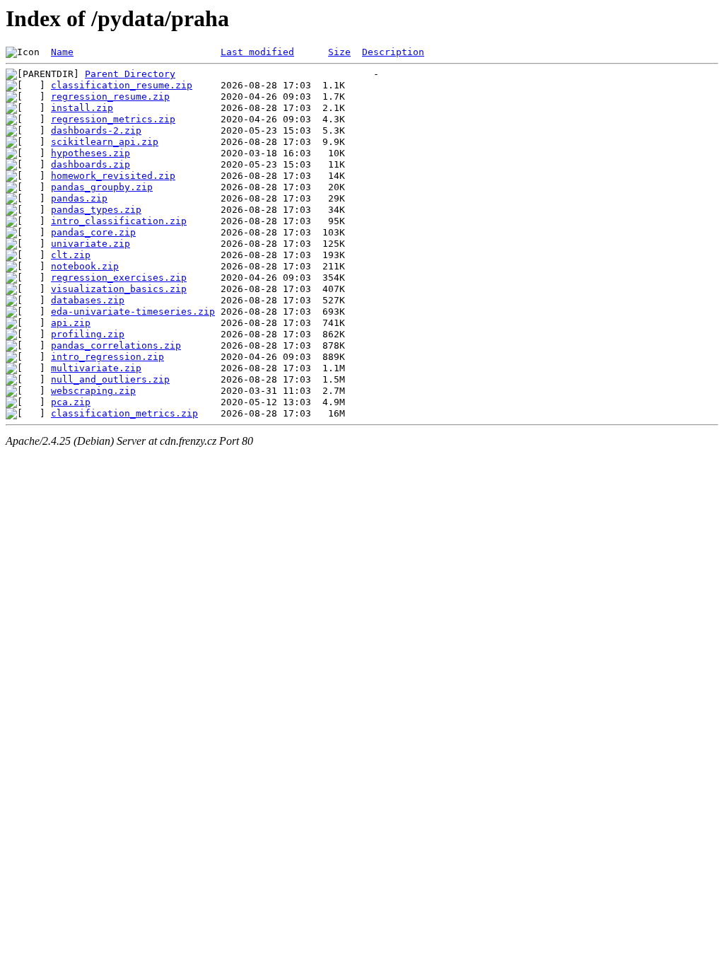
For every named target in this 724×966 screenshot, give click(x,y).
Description (393, 52)
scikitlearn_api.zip (104, 141)
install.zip (82, 108)
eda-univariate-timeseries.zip (133, 311)
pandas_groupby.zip (102, 187)
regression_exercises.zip (119, 277)
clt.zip (70, 255)
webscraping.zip (93, 390)
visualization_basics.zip (119, 289)
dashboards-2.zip (96, 130)
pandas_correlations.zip (116, 345)
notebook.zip (85, 266)
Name (62, 52)
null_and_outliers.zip (110, 379)
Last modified (257, 52)
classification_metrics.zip (124, 413)
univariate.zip (90, 243)
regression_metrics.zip (113, 119)
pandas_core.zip (93, 232)
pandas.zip (79, 198)
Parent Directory (130, 74)
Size (339, 52)
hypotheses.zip (90, 153)
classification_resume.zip (121, 85)
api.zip (70, 323)
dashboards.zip (90, 164)
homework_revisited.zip (113, 175)
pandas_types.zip (96, 209)
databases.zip (87, 300)
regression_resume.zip (110, 96)
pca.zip (70, 402)
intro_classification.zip (119, 221)
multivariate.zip (96, 368)
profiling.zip (87, 334)
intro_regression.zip (107, 356)
